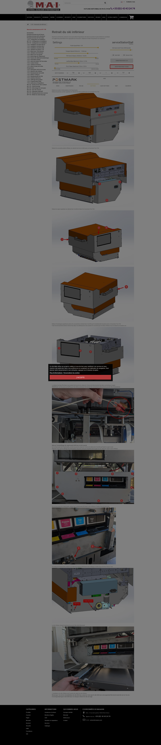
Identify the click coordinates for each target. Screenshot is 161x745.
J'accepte (80, 377)
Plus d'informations (56, 373)
